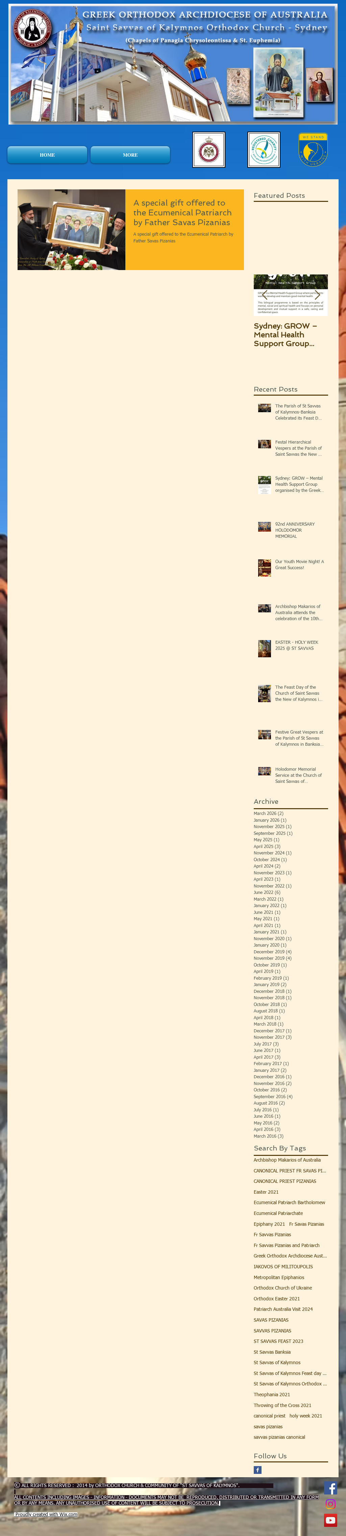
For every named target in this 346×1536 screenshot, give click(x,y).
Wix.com (68, 1514)
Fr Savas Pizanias (306, 1224)
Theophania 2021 (272, 1395)
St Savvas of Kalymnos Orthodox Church (291, 1384)
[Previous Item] (265, 295)
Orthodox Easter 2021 (277, 1299)
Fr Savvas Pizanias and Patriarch (287, 1245)
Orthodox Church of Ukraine (283, 1288)
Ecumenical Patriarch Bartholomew (289, 1202)
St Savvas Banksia (272, 1352)
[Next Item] (317, 295)
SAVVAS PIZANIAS (272, 1331)
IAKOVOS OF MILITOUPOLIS (283, 1267)
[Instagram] (330, 1504)
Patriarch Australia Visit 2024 (283, 1309)
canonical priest (270, 1416)
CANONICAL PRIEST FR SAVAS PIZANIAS (291, 1171)
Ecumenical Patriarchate (278, 1213)
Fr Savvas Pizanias (272, 1235)
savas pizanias (268, 1427)
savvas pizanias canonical (279, 1437)
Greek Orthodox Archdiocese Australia (291, 1256)
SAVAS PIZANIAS (271, 1320)
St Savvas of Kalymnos (277, 1362)
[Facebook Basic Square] (258, 1470)
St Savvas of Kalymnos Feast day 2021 (291, 1373)
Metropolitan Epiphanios (279, 1277)
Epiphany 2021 (269, 1224)
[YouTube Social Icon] (330, 1520)
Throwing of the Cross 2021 (283, 1405)
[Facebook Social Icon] (330, 1487)
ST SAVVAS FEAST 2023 (278, 1341)
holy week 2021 (306, 1416)
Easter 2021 (266, 1192)
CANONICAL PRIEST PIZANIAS (285, 1181)
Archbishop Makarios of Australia (287, 1160)
